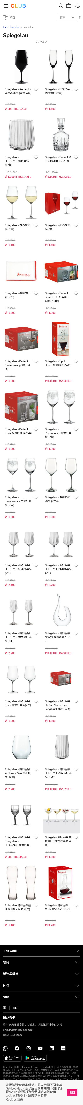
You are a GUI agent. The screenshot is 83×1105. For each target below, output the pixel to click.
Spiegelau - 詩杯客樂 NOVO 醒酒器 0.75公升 (57, 637)
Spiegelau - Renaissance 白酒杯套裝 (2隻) (18, 501)
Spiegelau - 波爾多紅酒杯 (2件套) (57, 499)
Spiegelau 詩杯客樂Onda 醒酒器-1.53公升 (58, 907)
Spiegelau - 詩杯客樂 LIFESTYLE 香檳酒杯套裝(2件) (18, 637)
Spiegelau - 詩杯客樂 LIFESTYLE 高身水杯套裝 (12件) (58, 773)
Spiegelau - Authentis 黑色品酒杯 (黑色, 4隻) (18, 91)
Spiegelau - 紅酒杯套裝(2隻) (57, 227)
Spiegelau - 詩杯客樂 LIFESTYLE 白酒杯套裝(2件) (58, 569)
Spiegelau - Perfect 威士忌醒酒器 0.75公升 (58, 159)
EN (15, 1008)
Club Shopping (11, 27)
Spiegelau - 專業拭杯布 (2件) (17, 295)
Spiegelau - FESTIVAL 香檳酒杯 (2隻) (58, 91)
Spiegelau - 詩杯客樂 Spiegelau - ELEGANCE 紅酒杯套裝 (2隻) (17, 841)
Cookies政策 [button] (14, 1099)
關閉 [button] (72, 1093)
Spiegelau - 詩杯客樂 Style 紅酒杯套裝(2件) (18, 703)
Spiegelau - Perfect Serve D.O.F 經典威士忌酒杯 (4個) (57, 297)
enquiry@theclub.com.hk (18, 1030)
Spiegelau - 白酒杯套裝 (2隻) (17, 227)
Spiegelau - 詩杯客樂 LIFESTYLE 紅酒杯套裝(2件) (18, 569)
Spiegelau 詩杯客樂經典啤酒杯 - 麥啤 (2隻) (18, 907)
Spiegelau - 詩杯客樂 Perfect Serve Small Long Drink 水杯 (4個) (57, 705)
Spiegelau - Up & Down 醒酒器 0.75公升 (58, 363)
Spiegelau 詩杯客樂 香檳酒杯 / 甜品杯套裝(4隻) (58, 841)
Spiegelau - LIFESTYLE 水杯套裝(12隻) (17, 161)
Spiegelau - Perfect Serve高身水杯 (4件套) (18, 431)
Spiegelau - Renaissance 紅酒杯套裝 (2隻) (58, 433)
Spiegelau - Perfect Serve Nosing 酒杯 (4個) (17, 365)
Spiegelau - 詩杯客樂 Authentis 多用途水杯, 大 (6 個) (18, 773)
